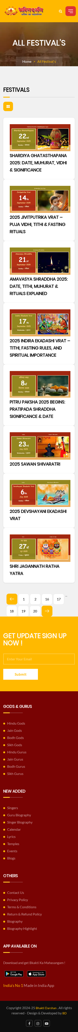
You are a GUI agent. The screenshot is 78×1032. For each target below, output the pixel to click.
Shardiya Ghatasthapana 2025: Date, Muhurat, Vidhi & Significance (38, 163)
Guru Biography (19, 815)
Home (26, 61)
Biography (15, 921)
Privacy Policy (17, 900)
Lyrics (11, 836)
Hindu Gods (16, 723)
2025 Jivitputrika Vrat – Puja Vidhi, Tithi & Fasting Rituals (37, 224)
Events (12, 851)
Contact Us (15, 892)
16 (47, 599)
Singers (12, 808)
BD (64, 1013)
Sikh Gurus (15, 773)
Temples (13, 844)
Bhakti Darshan (46, 1008)
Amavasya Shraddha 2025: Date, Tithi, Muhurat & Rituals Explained (39, 286)
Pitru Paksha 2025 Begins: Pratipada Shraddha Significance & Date (37, 409)
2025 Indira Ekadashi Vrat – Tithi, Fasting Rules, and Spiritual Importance (40, 348)
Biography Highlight (22, 928)
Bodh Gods (15, 737)
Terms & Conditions (21, 907)
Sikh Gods (14, 745)
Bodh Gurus (16, 766)
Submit (21, 674)
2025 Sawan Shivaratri (35, 464)
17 (59, 599)
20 (35, 611)
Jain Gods (14, 730)
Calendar (14, 829)
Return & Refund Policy (24, 914)
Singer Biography (19, 822)
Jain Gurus (15, 759)
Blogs (11, 858)
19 (23, 611)
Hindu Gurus (16, 752)
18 (12, 611)
